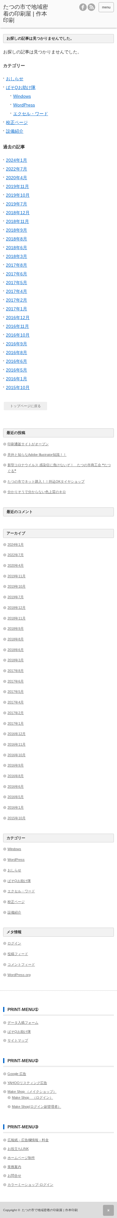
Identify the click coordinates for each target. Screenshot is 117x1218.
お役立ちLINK (18, 1149)
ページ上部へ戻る (108, 1210)
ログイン (14, 943)
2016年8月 (16, 352)
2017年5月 (16, 282)
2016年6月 (16, 361)
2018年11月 (17, 221)
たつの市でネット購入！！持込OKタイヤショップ (46, 481)
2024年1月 (16, 160)
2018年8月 (16, 238)
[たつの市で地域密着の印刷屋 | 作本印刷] (26, 14)
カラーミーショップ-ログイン (30, 1184)
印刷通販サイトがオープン (28, 444)
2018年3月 (16, 256)
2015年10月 (18, 387)
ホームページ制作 (21, 1158)
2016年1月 (16, 378)
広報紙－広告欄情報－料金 (28, 1140)
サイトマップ (17, 1040)
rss (91, 7)
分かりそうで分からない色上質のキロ (36, 492)
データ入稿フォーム (22, 1022)
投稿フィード (17, 954)
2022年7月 (16, 168)
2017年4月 (16, 291)
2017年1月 (16, 308)
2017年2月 (16, 300)
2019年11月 (17, 186)
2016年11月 (17, 326)
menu (106, 7)
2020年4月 (16, 177)
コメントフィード (21, 964)
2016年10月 (18, 335)
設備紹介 (14, 131)
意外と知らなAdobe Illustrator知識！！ (36, 454)
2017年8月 (16, 265)
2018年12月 (18, 212)
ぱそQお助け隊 (21, 87)
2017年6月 (16, 273)
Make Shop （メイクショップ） (31, 1091)
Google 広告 (16, 1074)
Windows (22, 96)
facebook (83, 7)
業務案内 (14, 1167)
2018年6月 (16, 247)
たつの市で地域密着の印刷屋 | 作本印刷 (50, 1210)
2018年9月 (16, 230)
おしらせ (14, 78)
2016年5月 (16, 369)
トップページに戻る (25, 406)
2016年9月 (16, 343)
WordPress (24, 104)
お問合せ (14, 1175)
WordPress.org (19, 975)
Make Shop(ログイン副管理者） (36, 1106)
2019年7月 (16, 203)
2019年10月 (18, 195)
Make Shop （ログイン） (32, 1097)
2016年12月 (18, 317)
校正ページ (17, 122)
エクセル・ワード (30, 113)
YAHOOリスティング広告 (27, 1083)
